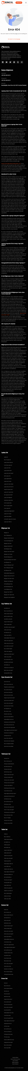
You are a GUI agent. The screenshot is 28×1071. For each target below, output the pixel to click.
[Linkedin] (2, 62)
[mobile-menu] (25, 2)
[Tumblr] (18, 62)
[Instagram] (21, 62)
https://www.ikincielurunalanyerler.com (11, 163)
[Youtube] (6, 62)
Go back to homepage (14, 39)
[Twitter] (10, 62)
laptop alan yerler (15, 165)
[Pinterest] (14, 62)
